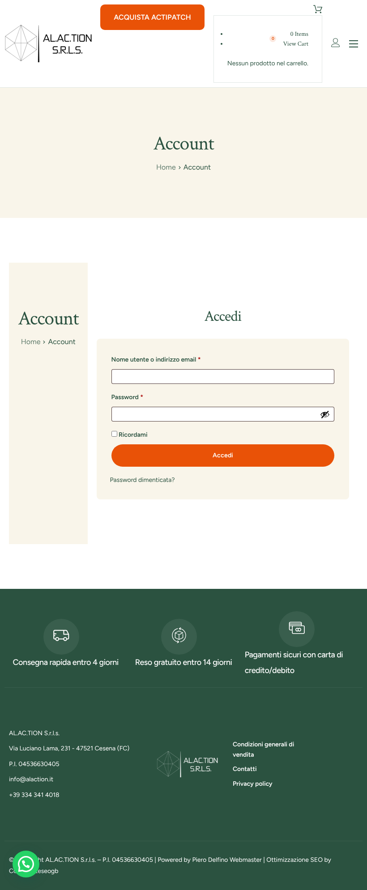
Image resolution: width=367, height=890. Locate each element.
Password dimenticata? (142, 480)
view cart (295, 44)
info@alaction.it (31, 779)
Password (140, 396)
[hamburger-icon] (353, 43)
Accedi (223, 455)
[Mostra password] (325, 414)
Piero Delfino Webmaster (226, 860)
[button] (26, 864)
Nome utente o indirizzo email (169, 358)
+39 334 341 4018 (34, 795)
